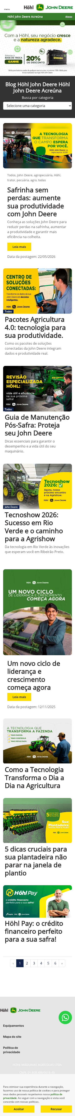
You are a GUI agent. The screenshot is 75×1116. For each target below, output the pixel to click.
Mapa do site (12, 1036)
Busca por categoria (37, 97)
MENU (7, 9)
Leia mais (19, 247)
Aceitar (19, 1109)
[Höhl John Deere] (48, 7)
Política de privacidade (11, 1050)
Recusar (56, 1109)
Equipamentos (13, 1025)
